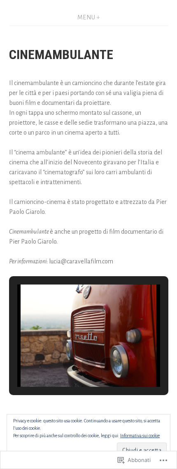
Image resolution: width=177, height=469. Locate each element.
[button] (69, 364)
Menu (86, 17)
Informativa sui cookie (140, 435)
